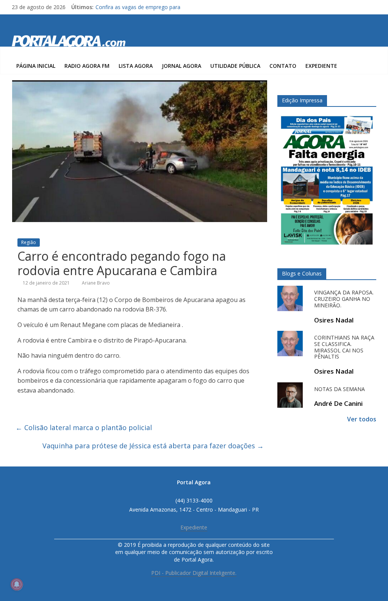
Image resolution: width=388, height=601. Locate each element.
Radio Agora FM (87, 65)
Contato (282, 65)
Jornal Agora (181, 65)
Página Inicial (35, 65)
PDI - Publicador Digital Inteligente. (193, 572)
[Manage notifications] (17, 584)
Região (28, 242)
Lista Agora (136, 65)
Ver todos (361, 419)
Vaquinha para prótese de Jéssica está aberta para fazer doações (153, 445)
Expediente (321, 65)
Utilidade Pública (235, 65)
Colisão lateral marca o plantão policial (84, 427)
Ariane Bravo (96, 283)
